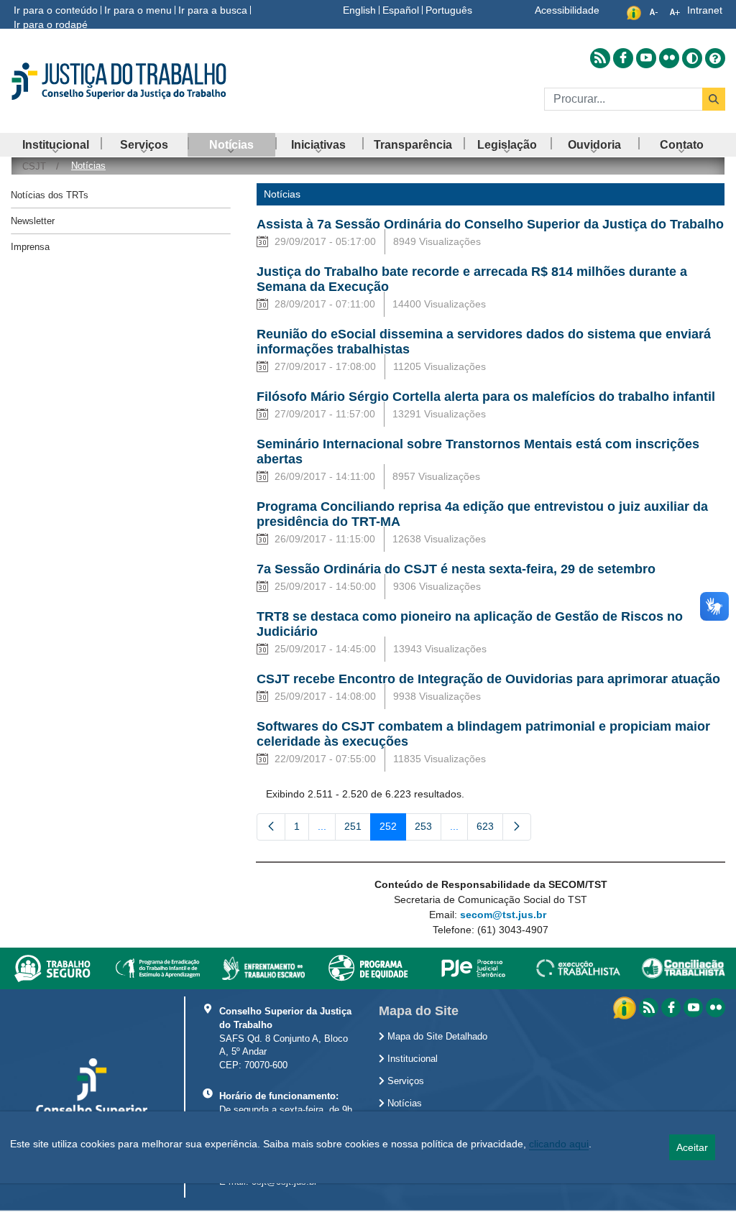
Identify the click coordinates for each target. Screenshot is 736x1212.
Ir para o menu (138, 10)
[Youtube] (693, 1007)
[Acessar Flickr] (669, 58)
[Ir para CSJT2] (122, 81)
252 (393, 829)
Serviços (404, 1081)
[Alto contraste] (692, 58)
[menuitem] (56, 145)
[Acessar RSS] (600, 58)
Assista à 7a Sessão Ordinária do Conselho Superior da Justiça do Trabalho (490, 224)
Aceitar (692, 1147)
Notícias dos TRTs (49, 195)
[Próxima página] (516, 827)
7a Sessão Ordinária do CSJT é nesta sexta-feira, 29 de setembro (456, 569)
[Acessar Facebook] (623, 58)
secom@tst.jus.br (503, 914)
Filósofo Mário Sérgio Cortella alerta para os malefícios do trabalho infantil (486, 396)
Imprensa (30, 246)
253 (428, 829)
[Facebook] (671, 1007)
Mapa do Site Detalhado (436, 1037)
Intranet (704, 10)
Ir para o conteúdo (56, 10)
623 (490, 829)
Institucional (411, 1059)
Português (449, 10)
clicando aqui (559, 1143)
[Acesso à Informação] (626, 1006)
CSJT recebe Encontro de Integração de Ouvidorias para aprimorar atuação (488, 679)
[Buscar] (713, 99)
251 (357, 829)
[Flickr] (715, 1007)
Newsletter (33, 221)
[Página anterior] (271, 827)
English (359, 10)
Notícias (403, 1103)
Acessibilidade (567, 10)
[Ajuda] (715, 58)
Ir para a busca (212, 10)
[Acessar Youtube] (646, 58)
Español (400, 10)
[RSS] (648, 1007)
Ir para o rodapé (51, 24)
